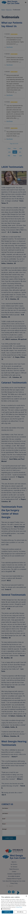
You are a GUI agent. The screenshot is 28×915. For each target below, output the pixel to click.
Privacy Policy (19, 907)
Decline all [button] (20, 912)
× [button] (26, 896)
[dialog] (14, 905)
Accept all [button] (7, 912)
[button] (14, 909)
